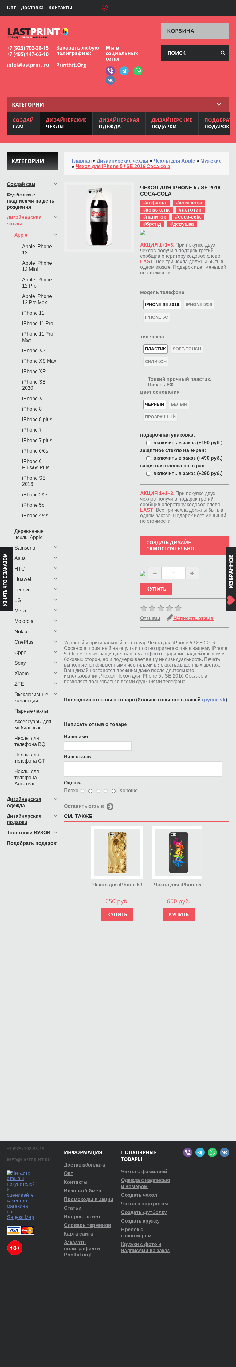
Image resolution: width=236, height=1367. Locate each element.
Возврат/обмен (82, 1190)
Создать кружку (140, 1221)
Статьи (72, 1208)
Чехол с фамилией (144, 1171)
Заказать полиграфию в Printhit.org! (82, 1248)
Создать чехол (139, 1195)
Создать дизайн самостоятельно (170, 545)
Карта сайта (78, 1233)
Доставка (32, 7)
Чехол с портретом (144, 1203)
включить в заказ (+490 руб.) (187, 458)
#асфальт (155, 202)
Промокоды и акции (88, 1199)
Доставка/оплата (84, 1164)
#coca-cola (188, 217)
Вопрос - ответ (82, 1216)
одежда (119, 123)
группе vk (214, 699)
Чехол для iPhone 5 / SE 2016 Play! (178, 885)
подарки (171, 123)
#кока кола (189, 202)
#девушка (182, 224)
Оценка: (73, 782)
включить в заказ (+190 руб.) (187, 442)
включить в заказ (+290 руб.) (187, 473)
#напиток (154, 217)
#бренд (152, 224)
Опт (11, 7)
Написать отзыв (193, 618)
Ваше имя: (76, 736)
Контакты (60, 7)
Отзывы (150, 618)
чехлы (66, 123)
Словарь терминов (87, 1225)
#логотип (190, 209)
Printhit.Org (71, 65)
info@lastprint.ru (28, 64)
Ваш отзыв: (78, 756)
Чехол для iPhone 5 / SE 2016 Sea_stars (117, 885)
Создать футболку (144, 1212)
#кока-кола (156, 209)
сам (23, 123)
